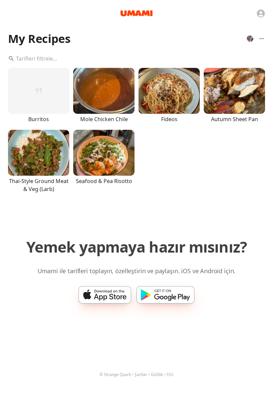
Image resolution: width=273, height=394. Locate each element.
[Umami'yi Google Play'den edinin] (165, 294)
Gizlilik (157, 374)
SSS (169, 374)
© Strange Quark (115, 374)
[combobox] (136, 58)
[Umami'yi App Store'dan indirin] (105, 294)
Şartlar (141, 374)
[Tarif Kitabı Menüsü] (262, 39)
